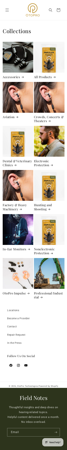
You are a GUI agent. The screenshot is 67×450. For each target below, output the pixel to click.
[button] (7, 10)
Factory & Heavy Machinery (15, 207)
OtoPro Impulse (14, 293)
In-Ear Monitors (14, 249)
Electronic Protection (41, 163)
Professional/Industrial (48, 295)
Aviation (9, 117)
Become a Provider (18, 318)
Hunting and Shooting (43, 207)
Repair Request (16, 334)
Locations (13, 310)
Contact (12, 326)
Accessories (11, 77)
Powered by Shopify (48, 386)
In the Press (14, 342)
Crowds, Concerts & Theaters (49, 119)
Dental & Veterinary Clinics (17, 163)
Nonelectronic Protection (44, 251)
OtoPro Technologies (27, 386)
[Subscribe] (56, 432)
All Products (43, 77)
